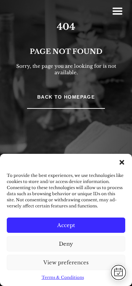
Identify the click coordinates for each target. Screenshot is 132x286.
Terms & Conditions (63, 277)
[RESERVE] (118, 272)
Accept (66, 225)
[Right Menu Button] (117, 10)
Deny (66, 244)
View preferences (66, 262)
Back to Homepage (66, 97)
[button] (121, 162)
